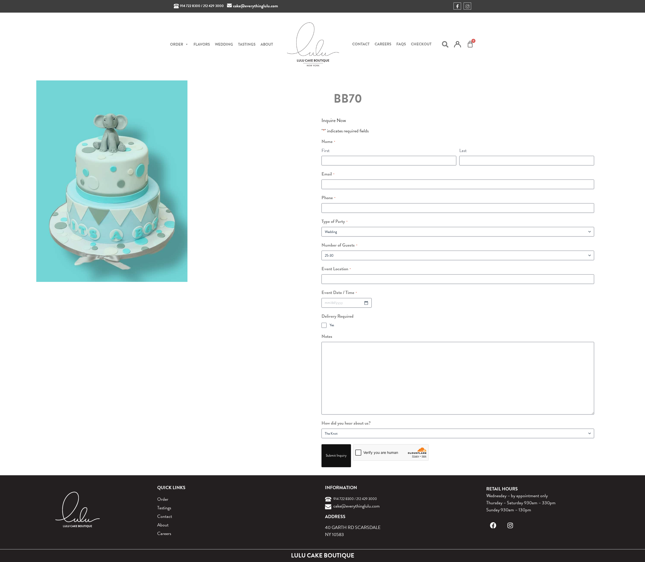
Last (463, 150)
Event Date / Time (339, 292)
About (267, 44)
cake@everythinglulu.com (255, 6)
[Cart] (470, 44)
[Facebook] (493, 525)
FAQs (401, 44)
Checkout (421, 44)
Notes (326, 336)
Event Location (336, 268)
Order (162, 499)
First (325, 150)
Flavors (202, 44)
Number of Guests (339, 245)
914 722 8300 (190, 6)
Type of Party (334, 221)
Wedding (224, 44)
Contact (361, 44)
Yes (332, 325)
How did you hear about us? (346, 423)
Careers (383, 44)
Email (327, 173)
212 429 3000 (213, 6)
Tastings (246, 44)
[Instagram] (510, 525)
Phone (328, 197)
